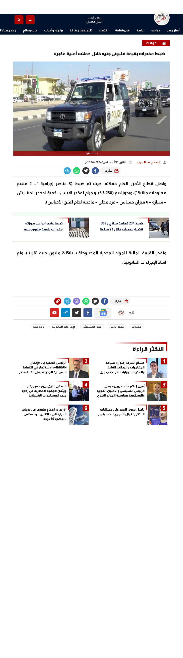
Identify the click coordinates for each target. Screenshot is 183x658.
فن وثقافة (122, 30)
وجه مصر (38, 326)
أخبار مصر (173, 30)
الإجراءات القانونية (63, 326)
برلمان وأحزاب (53, 30)
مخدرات (136, 326)
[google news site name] (103, 312)
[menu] (30, 19)
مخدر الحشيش (92, 326)
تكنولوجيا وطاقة (81, 30)
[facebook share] (95, 170)
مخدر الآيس (116, 326)
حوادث (155, 30)
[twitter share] (85, 170)
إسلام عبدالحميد (149, 162)
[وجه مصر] (162, 17)
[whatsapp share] (76, 170)
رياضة (140, 30)
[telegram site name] (65, 312)
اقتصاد (103, 30)
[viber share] (67, 170)
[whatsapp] (57, 301)
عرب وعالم (30, 30)
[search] (19, 19)
